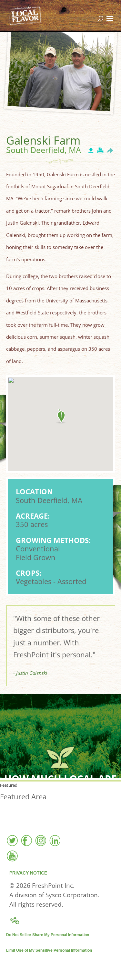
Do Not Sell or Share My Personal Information (47, 935)
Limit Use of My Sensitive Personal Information (49, 950)
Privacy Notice (28, 873)
